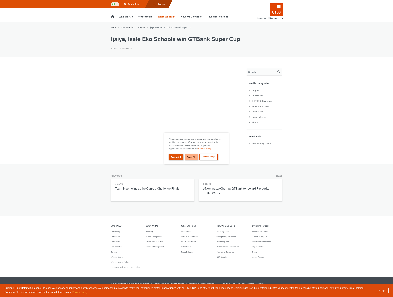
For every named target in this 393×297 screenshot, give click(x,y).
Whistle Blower (117, 257)
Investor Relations (218, 16)
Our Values (115, 241)
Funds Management (154, 236)
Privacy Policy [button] (80, 292)
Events (254, 251)
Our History (115, 231)
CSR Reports (221, 257)
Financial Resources (260, 231)
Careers (114, 251)
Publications (186, 231)
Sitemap (259, 283)
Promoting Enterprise (225, 251)
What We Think (166, 16)
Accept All (176, 156)
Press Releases (187, 251)
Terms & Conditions (231, 283)
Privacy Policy (248, 283)
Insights (141, 27)
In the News (186, 246)
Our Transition (117, 246)
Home (113, 27)
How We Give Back (191, 16)
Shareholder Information (261, 241)
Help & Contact (258, 246)
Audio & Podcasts (188, 241)
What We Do (145, 16)
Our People (115, 236)
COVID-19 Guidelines (189, 236)
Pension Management (155, 246)
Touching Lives (222, 231)
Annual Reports (258, 257)
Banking (149, 231)
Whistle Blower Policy (120, 262)
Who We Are (126, 16)
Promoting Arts (222, 241)
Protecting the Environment (227, 246)
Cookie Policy (204, 148)
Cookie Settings (208, 156)
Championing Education (226, 236)
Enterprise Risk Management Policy (125, 267)
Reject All (191, 156)
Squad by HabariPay (154, 241)
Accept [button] (382, 290)
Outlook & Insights (259, 236)
